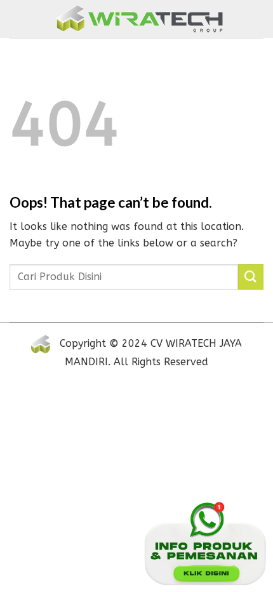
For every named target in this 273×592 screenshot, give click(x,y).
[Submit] (250, 276)
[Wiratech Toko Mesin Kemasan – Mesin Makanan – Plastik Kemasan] (139, 19)
